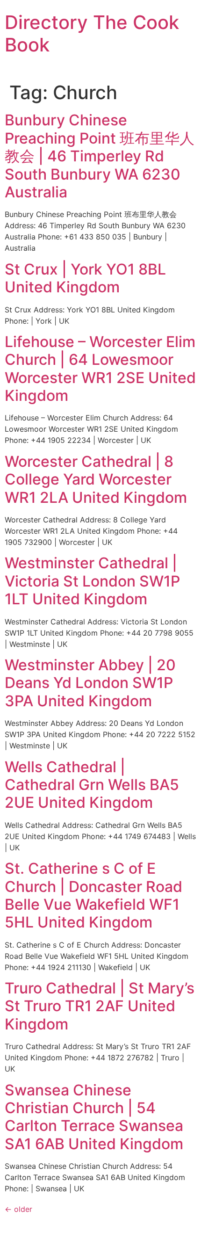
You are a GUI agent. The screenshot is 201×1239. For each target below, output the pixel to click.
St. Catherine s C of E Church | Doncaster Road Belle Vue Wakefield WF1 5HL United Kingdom (93, 895)
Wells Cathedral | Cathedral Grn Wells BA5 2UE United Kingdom (92, 785)
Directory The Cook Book (92, 33)
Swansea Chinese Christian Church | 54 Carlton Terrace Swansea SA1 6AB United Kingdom (94, 1117)
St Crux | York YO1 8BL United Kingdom (85, 278)
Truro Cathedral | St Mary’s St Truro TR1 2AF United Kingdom (99, 1006)
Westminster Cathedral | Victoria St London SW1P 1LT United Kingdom (92, 581)
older (18, 1209)
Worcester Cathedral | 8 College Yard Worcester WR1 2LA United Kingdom (96, 479)
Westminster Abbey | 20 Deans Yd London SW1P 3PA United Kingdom (90, 683)
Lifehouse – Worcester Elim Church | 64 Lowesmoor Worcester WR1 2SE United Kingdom (100, 369)
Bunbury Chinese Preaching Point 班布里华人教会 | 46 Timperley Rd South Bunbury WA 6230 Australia (99, 156)
